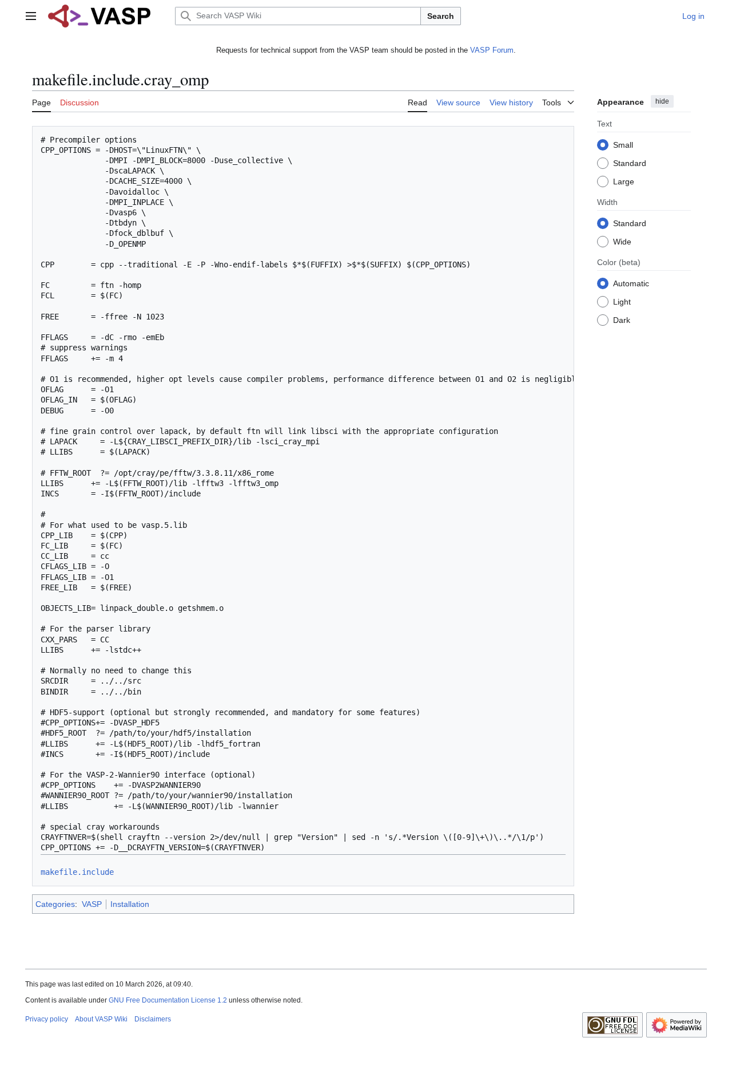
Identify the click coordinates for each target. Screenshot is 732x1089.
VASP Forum (492, 50)
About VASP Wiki (101, 1019)
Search (440, 16)
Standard (629, 162)
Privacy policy (46, 1019)
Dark (621, 319)
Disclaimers (152, 1019)
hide (662, 101)
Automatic (631, 282)
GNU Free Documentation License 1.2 (168, 1000)
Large (623, 181)
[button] (31, 16)
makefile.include (77, 872)
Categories (55, 904)
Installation (129, 904)
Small (623, 144)
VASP (92, 904)
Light (622, 301)
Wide (622, 241)
